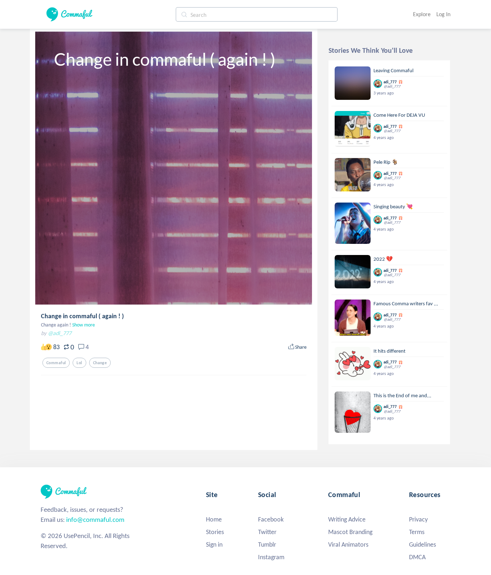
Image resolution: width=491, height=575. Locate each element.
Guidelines (422, 544)
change (100, 362)
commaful (56, 362)
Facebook (271, 519)
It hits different (389, 351)
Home (214, 519)
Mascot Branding (350, 532)
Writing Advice (347, 519)
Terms (417, 532)
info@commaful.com (95, 519)
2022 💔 (383, 259)
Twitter (267, 532)
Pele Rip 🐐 (385, 162)
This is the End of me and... (402, 395)
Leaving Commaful (393, 70)
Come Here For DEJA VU (399, 115)
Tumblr (267, 544)
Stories (215, 532)
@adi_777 (60, 333)
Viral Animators (348, 544)
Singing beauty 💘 (393, 206)
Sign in (214, 544)
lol (79, 362)
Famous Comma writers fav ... (405, 303)
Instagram (271, 557)
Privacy (418, 519)
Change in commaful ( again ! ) (82, 316)
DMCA (417, 557)
